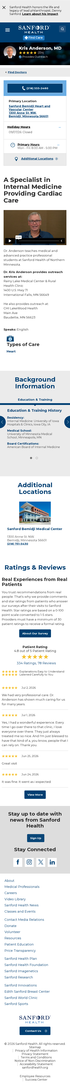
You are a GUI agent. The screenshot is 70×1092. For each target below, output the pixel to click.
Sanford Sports (16, 1004)
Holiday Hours (18, 127)
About (9, 881)
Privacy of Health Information (36, 1050)
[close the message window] (3, 7)
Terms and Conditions (36, 1057)
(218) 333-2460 (37, 88)
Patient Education (19, 944)
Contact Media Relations (24, 920)
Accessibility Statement (36, 1064)
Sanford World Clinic (21, 998)
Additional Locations (37, 158)
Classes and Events (20, 911)
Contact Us (33, 1031)
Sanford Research (18, 977)
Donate (10, 926)
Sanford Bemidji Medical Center (34, 529)
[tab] (35, 401)
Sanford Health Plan (20, 959)
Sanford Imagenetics (21, 971)
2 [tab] (37, 458)
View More (35, 794)
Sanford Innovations (20, 985)
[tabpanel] (35, 427)
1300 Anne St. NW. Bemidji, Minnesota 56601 (28, 114)
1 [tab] (31, 458)
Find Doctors (17, 72)
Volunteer (12, 932)
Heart (11, 351)
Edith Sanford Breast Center (27, 991)
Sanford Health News (21, 905)
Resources (12, 938)
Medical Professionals (21, 887)
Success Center (36, 1079)
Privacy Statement (35, 1054)
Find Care (35, 37)
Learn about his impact (40, 14)
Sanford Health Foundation (26, 965)
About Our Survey (35, 633)
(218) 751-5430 (17, 543)
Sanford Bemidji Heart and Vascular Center (29, 107)
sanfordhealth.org (35, 1067)
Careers (10, 893)
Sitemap (35, 1047)
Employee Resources (35, 1076)
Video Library (15, 899)
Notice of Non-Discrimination (35, 1060)
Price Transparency (20, 951)
